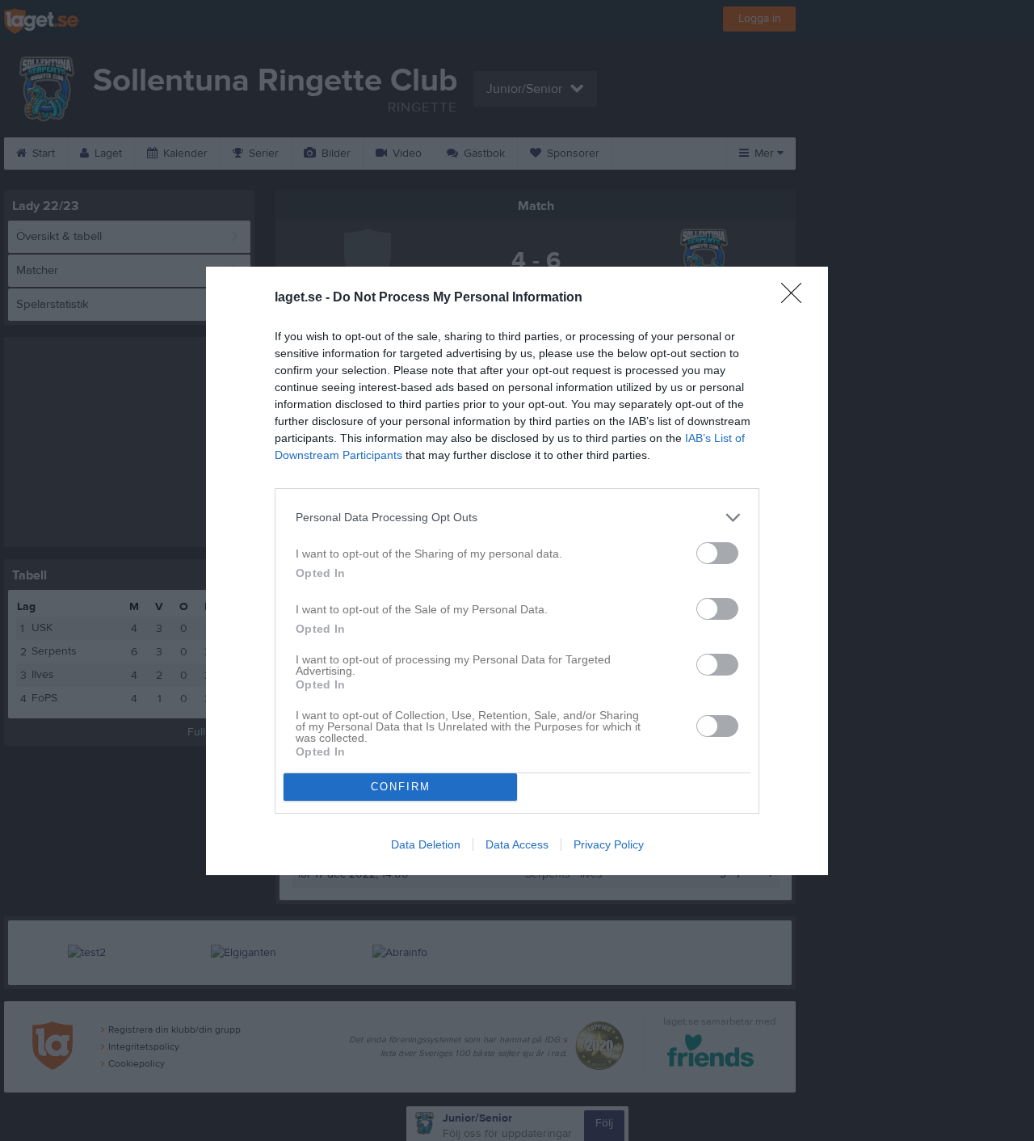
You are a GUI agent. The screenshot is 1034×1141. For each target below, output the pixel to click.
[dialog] (517, 571)
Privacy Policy (609, 844)
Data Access (517, 844)
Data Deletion (425, 844)
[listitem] (517, 517)
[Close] (796, 298)
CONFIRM (401, 787)
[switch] (717, 553)
